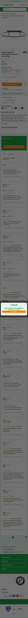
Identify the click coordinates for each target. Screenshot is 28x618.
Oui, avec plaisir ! (14, 311)
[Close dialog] (26, 303)
